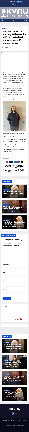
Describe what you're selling (11, 245)
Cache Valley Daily (8, 360)
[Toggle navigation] (13, 20)
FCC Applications (14, 428)
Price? (4, 289)
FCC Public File (20, 425)
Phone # (5, 281)
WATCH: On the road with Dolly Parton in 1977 (13, 208)
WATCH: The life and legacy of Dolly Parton (14, 223)
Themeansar (14, 422)
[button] (24, 20)
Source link (6, 158)
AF (16, 366)
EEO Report (13, 425)
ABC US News (5, 28)
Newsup (23, 420)
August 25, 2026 (9, 348)
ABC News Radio (17, 195)
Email (4, 272)
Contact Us (7, 425)
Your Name (6, 264)
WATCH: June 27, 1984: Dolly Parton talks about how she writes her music (13, 193)
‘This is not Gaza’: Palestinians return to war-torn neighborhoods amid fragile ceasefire (9, 169)
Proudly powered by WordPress (10, 420)
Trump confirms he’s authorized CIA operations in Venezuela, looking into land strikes (19, 168)
